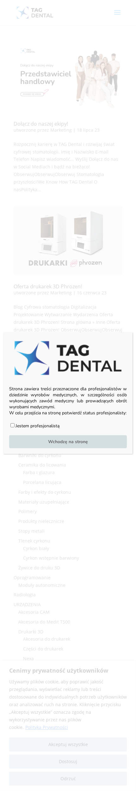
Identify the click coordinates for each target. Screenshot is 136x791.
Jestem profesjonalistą (37, 426)
